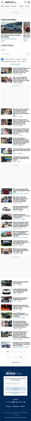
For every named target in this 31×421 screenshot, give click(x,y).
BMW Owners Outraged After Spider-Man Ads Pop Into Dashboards (21, 250)
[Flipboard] (14, 402)
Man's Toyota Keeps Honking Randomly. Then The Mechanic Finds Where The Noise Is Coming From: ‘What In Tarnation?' (21, 141)
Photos (27, 6)
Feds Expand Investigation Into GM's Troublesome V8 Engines (21, 158)
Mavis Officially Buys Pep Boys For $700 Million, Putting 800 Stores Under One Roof (20, 234)
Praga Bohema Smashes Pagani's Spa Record (20, 298)
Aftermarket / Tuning (18, 193)
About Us (8, 406)
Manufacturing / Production (9, 39)
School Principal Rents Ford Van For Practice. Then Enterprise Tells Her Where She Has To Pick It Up (21, 70)
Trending (15, 74)
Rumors (25, 39)
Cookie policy (15, 412)
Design (14, 293)
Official (15, 284)
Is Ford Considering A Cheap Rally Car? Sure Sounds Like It (21, 150)
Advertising (15, 406)
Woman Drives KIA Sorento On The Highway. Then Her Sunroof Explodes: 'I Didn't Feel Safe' (21, 131)
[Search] (25, 2)
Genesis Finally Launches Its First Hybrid (20, 282)
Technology (15, 253)
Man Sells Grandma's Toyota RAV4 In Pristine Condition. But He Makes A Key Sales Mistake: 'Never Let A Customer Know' (21, 324)
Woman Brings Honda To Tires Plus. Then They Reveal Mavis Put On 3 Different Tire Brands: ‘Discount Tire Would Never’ (21, 334)
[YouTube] (22, 402)
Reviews (7, 6)
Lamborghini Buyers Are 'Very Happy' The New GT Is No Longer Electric (21, 242)
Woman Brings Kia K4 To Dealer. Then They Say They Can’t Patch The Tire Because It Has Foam (21, 122)
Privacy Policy (20, 392)
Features (13, 6)
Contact (22, 406)
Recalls (14, 161)
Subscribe (15, 388)
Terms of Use (15, 393)
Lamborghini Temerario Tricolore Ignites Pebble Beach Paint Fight (20, 290)
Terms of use (15, 414)
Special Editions (16, 219)
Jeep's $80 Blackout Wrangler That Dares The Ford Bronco (20, 314)
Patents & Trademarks (18, 347)
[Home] (11, 2)
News (2, 6)
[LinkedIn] (11, 402)
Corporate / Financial (18, 237)
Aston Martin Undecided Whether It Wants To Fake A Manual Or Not (21, 306)
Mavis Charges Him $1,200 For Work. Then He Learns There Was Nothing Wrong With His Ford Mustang (21, 224)
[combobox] (15, 54)
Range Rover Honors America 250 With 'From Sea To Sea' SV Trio (21, 216)
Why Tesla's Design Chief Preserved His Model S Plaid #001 (21, 190)
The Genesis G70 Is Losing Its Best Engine (11, 36)
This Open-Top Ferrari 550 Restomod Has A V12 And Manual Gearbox (21, 208)
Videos (21, 6)
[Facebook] (6, 402)
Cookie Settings (23, 412)
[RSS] (24, 402)
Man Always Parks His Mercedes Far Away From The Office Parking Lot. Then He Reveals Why (20, 199)
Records (15, 301)
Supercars (15, 210)
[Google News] (17, 402)
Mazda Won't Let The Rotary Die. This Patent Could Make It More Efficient (21, 344)
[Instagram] (19, 402)
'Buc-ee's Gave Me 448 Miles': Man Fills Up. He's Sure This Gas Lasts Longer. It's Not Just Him (21, 80)
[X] (9, 402)
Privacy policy (7, 412)
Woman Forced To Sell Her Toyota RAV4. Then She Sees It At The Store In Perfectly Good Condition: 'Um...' (21, 112)
